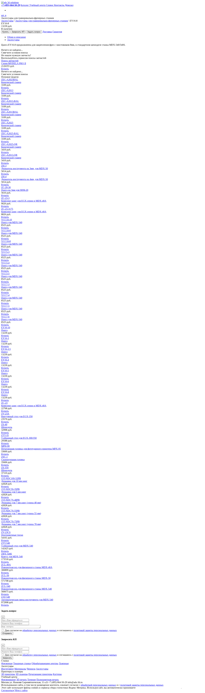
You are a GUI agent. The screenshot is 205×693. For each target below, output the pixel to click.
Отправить (7, 633)
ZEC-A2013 (11, 91)
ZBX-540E (12, 555)
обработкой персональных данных (98, 685)
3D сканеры (22, 674)
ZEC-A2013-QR (11, 156)
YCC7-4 (11, 296)
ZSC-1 (13, 458)
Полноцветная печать (47, 679)
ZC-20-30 (14, 188)
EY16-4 (5, 361)
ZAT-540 (27, 598)
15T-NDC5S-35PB (13, 490)
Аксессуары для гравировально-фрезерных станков (41, 20)
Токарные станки (22, 663)
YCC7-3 (11, 285)
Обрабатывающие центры (45, 663)
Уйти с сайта (20, 690)
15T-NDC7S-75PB (21, 522)
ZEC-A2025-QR (11, 145)
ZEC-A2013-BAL (11, 102)
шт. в (3, 15)
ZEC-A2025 (11, 124)
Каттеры (57, 674)
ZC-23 (23, 404)
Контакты (59, 5)
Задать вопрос (34, 32)
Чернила (31, 669)
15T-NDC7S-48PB (21, 501)
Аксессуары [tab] (13, 39)
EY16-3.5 (6, 350)
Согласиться (7, 690)
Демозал (69, 5)
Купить (5, 32)
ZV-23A (17, 415)
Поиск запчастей (9, 60)
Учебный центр (37, 5)
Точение (31, 679)
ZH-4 (24, 178)
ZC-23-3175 (23, 210)
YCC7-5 (11, 307)
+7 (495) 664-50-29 (10, 5)
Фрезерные (7, 663)
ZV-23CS (12, 533)
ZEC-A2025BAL (11, 81)
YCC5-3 (11, 253)
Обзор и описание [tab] (16, 37)
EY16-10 (5, 328)
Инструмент (7, 669)
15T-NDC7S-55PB (21, 512)
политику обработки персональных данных (158, 687)
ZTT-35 (19, 436)
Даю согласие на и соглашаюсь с (61, 630)
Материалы (20, 669)
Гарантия (57, 31)
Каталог (25, 5)
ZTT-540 (17, 544)
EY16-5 (5, 372)
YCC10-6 (11, 231)
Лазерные (64, 663)
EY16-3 (5, 339)
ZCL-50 (26, 576)
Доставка (47, 31)
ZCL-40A (26, 566)
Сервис (50, 5)
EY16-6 (5, 382)
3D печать (21, 679)
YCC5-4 (11, 264)
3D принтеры (8, 674)
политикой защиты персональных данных (95, 630)
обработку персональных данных (39, 630)
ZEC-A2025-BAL (11, 134)
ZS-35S (6, 469)
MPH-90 (31, 447)
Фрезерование (8, 679)
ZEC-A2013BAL (11, 113)
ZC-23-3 (23, 199)
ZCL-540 (26, 587)
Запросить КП (18, 32)
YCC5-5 (11, 275)
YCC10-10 (11, 221)
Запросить (7, 658)
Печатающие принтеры (40, 674)
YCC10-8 (11, 242)
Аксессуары (7, 20)
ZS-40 (6, 425)
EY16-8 (5, 393)
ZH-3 (24, 167)
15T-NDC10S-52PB (14, 479)
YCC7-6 (11, 318)
